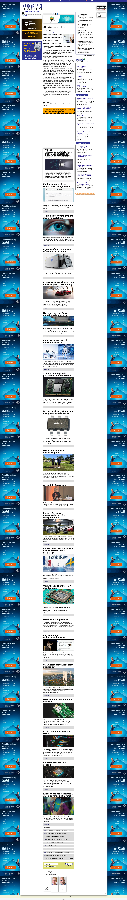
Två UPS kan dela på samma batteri (54, 842)
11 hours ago (83, 30)
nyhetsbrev (63, 103)
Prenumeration (49, 871)
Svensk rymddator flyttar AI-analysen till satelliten (57, 852)
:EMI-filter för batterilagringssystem (82, 77)
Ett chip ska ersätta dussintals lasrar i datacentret (57, 830)
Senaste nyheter (82, 143)
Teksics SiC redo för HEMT (52, 849)
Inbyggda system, (55, 31)
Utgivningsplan (42, 0)
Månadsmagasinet (53, 0)
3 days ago (86, 52)
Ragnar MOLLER (83, 41)
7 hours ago (83, 21)
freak (80, 48)
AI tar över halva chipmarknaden (54, 845)
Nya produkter (82, 95)
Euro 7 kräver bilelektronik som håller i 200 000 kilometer (59, 858)
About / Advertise (91, 0)
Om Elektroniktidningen (51, 874)
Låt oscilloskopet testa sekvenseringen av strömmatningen (82, 66)
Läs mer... (46, 211)
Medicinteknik (63, 31)
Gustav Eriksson (83, 16)
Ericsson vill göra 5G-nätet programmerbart (56, 833)
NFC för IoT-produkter (82, 115)
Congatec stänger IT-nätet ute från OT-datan (56, 839)
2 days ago (83, 45)
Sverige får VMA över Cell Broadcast (85, 37)
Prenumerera (63, 0)
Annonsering (49, 872)
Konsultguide (72, 0)
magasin (45, 105)
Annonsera (33, 0)
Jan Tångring (82, 24)
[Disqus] (58, 130)
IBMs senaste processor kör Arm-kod (55, 836)
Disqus (93, 55)
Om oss (80, 0)
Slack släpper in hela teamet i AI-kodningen (56, 855)
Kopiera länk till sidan (48, 13)
